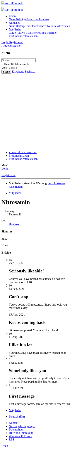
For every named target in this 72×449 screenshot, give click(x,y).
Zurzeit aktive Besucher (23, 32)
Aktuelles (14, 22)
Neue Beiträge (17, 19)
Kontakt (13, 422)
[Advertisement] (36, 112)
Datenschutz (16, 429)
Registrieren (8, 175)
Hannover (14, 224)
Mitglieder (15, 29)
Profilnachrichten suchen (23, 36)
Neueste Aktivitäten (58, 26)
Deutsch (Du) (17, 416)
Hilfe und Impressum (21, 432)
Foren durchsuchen (37, 19)
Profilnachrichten (36, 26)
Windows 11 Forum (20, 436)
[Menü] (2, 7)
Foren (12, 16)
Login (4, 168)
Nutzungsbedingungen (22, 426)
